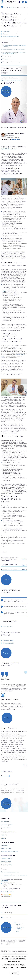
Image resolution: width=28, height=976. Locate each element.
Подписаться (6, 927)
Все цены (6, 579)
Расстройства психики (7, 842)
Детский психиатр (6, 828)
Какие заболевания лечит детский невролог (14, 49)
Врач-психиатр (5, 818)
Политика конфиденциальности (10, 872)
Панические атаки (6, 848)
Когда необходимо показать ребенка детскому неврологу (14, 46)
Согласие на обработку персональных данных (14, 875)
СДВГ (4, 291)
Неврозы (3, 838)
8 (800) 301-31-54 (9, 149)
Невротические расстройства (9, 851)
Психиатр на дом (5, 821)
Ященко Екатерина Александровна (16, 133)
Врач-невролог (10, 7)
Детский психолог (6, 861)
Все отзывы (7, 718)
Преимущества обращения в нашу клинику (13, 62)
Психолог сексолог (6, 865)
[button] (25, 672)
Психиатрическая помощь (8, 832)
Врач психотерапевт (6, 825)
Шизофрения (4, 845)
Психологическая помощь (8, 855)
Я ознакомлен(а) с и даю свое (20, 927)
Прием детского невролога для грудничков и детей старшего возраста (14, 53)
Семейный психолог (6, 858)
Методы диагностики (8, 59)
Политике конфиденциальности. (14, 969)
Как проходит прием (8, 56)
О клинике (4, 869)
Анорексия (4, 835)
